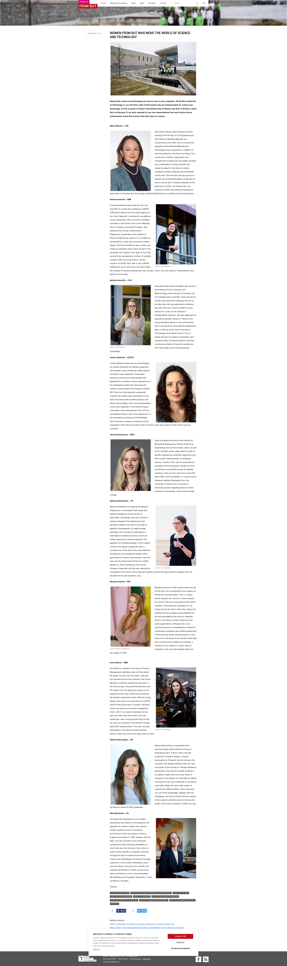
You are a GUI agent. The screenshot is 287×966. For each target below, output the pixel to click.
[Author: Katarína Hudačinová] (130, 617)
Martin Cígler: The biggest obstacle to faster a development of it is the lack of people (147, 928)
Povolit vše (180, 936)
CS (204, 3)
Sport (142, 3)
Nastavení (180, 942)
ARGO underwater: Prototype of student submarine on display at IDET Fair (142, 924)
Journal (163, 3)
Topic (134, 3)
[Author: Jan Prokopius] (176, 234)
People (103, 3)
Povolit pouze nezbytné (180, 948)
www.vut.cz (147, 959)
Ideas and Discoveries (118, 3)
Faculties (151, 3)
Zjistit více (96, 949)
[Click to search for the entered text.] (197, 3)
